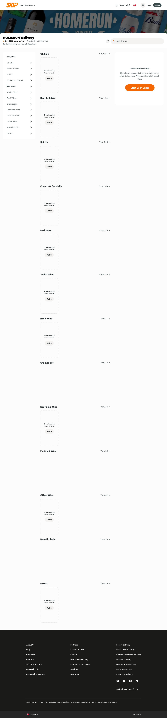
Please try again (49, 73)
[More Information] (108, 41)
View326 (103, 230)
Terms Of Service (31, 702)
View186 (103, 53)
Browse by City (32, 669)
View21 (104, 318)
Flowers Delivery (123, 659)
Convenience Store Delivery (128, 654)
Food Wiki (74, 669)
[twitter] (117, 682)
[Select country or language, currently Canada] (135, 5)
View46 (104, 407)
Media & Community (79, 659)
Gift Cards (30, 654)
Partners (74, 645)
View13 (104, 362)
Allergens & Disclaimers (27, 44)
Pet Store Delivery (124, 669)
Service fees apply (10, 44)
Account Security (81, 702)
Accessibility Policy (67, 702)
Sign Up (157, 5)
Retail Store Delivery (125, 649)
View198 (103, 274)
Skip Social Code (54, 702)
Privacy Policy (43, 702)
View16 (104, 451)
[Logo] (13, 5)
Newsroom (75, 674)
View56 (104, 583)
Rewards (30, 659)
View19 (104, 539)
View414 (103, 98)
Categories (10, 56)
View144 (103, 186)
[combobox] (139, 41)
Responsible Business (35, 674)
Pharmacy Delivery (124, 674)
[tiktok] (136, 682)
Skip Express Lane (34, 664)
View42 (104, 495)
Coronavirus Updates (95, 702)
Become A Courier (78, 649)
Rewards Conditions (110, 702)
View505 (103, 142)
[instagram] (130, 682)
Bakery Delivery (123, 645)
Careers (73, 654)
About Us (30, 645)
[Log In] (142, 5)
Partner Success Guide (80, 664)
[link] (19, 63)
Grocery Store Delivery (126, 664)
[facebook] (124, 682)
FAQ (28, 649)
